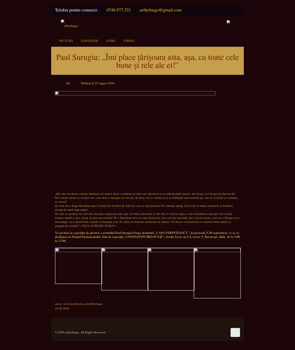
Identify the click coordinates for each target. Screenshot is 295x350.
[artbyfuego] (69, 25)
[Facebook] (226, 10)
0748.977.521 (119, 10)
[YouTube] (236, 10)
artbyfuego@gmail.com (161, 10)
